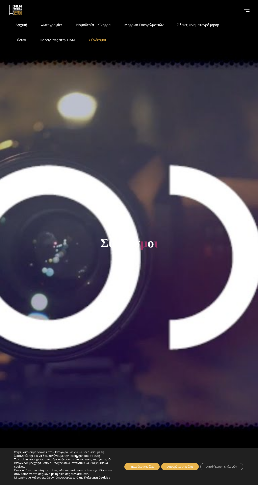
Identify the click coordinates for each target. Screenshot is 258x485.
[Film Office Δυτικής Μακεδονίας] (20, 9)
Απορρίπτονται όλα (180, 466)
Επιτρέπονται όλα (142, 466)
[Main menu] (246, 10)
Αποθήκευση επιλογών (221, 466)
